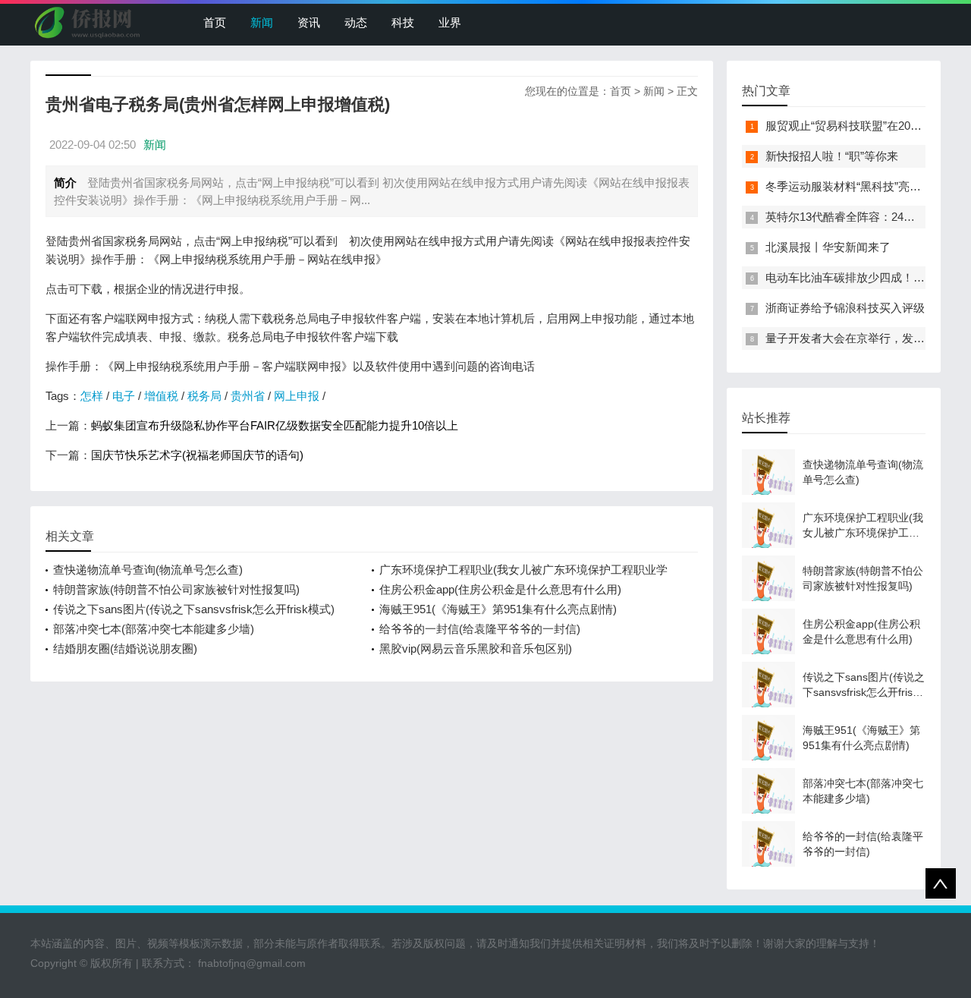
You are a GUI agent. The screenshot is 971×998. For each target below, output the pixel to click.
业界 (449, 22)
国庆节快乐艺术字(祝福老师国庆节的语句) (197, 455)
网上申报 (296, 395)
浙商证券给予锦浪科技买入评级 (845, 307)
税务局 (204, 395)
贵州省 (248, 395)
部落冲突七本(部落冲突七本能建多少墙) (153, 628)
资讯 (308, 22)
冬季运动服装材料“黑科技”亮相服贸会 (860, 186)
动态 (355, 22)
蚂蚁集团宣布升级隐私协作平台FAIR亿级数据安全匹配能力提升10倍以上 (274, 425)
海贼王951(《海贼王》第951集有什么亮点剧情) (498, 609)
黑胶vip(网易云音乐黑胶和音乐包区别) (475, 648)
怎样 (91, 395)
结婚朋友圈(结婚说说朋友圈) (125, 648)
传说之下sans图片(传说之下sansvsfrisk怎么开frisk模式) (194, 609)
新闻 (261, 22)
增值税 (161, 395)
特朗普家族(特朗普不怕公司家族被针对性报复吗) (176, 589)
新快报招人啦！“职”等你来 (831, 156)
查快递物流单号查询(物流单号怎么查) (148, 569)
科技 (402, 22)
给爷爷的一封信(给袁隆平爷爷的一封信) (479, 628)
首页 (214, 22)
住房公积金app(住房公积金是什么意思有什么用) (500, 589)
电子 (123, 395)
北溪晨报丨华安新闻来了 (828, 247)
